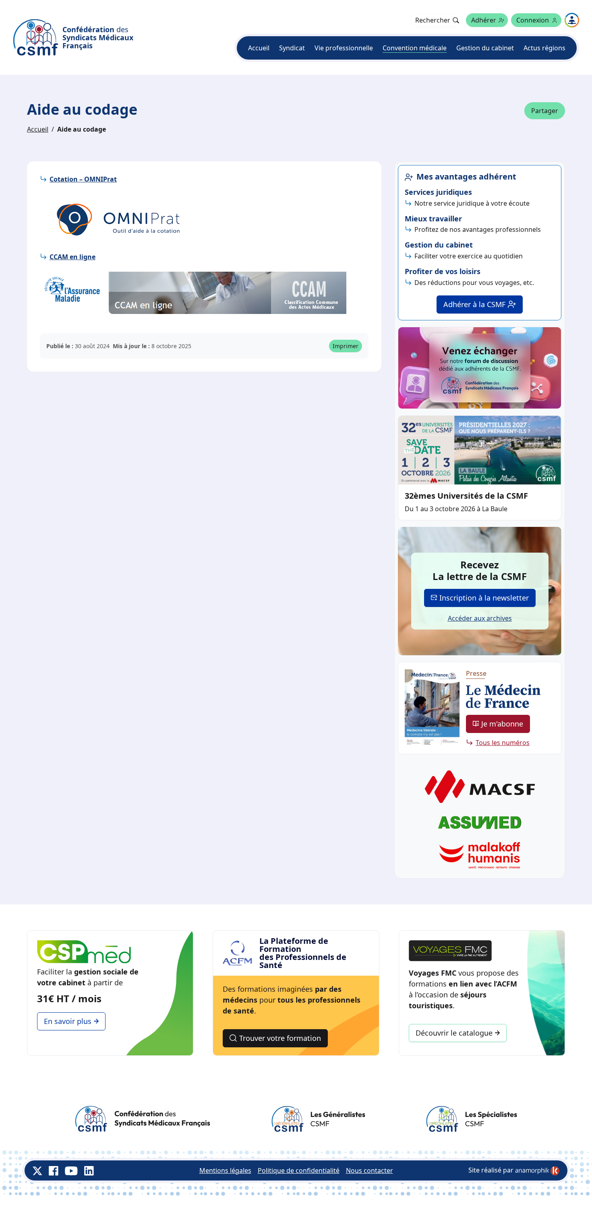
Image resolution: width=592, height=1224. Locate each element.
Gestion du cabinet (485, 47)
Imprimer (345, 346)
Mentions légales (225, 1170)
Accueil (258, 47)
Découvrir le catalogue (454, 1033)
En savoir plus (67, 1021)
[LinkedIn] (89, 1170)
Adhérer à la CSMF (474, 304)
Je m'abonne (502, 724)
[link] (537, 1171)
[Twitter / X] (37, 1170)
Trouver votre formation (280, 1038)
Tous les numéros (503, 742)
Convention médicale (415, 47)
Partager (544, 110)
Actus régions (544, 47)
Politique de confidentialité (298, 1170)
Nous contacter (369, 1170)
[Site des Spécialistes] (471, 1119)
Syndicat (292, 47)
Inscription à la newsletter (484, 598)
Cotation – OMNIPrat (83, 179)
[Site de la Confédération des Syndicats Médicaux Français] (142, 1119)
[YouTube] (71, 1170)
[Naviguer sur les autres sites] (572, 20)
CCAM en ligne (72, 256)
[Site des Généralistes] (318, 1119)
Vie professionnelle (344, 47)
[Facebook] (53, 1170)
